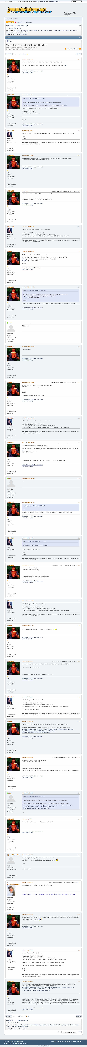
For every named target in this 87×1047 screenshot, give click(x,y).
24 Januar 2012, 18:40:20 (27, 793)
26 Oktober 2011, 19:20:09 (27, 191)
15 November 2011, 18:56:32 (28, 346)
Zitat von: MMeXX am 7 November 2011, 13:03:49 (35, 290)
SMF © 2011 (13, 1041)
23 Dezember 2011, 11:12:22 (28, 625)
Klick (66, 65)
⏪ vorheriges (69, 49)
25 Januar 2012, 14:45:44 (27, 854)
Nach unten (9, 54)
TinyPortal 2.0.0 (41, 1045)
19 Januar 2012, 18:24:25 (27, 697)
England (24, 259)
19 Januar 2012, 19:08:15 (27, 721)
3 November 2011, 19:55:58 (28, 226)
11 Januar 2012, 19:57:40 (27, 661)
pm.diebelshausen (70, 30)
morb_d (50, 30)
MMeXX (11, 59)
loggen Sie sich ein (41, 1)
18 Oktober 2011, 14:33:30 (27, 155)
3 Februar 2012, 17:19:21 (27, 950)
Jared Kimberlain (14, 855)
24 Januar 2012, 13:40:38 (27, 757)
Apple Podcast (25, 72)
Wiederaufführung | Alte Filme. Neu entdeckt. (32, 71)
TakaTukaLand (18, 32)
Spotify (31, 72)
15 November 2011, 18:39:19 (28, 322)
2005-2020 (47, 1045)
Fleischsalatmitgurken (60, 30)
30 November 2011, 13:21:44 (28, 502)
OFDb (10, 41)
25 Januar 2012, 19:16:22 (27, 914)
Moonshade (25, 30)
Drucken (78, 54)
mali (54, 30)
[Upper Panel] (80, 26)
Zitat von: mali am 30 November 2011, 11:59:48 (34, 505)
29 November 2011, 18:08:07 (28, 418)
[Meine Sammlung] (7, 873)
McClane (16, 30)
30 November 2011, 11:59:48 (28, 478)
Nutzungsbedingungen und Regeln (68, 1041)
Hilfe (58, 1041)
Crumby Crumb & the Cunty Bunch (37, 30)
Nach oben (8, 1016)
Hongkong (24, 260)
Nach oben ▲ (80, 1041)
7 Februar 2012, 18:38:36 (27, 981)
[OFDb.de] (7, 86)
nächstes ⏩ (77, 49)
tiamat (76, 30)
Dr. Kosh (20, 30)
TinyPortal (53, 1041)
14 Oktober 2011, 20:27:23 (27, 130)
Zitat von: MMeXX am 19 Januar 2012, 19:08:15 (34, 796)
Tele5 (13, 32)
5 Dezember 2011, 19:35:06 (27, 538)
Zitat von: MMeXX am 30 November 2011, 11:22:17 (35, 541)
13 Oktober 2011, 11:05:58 (27, 95)
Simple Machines (19, 1041)
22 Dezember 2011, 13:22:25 (28, 600)
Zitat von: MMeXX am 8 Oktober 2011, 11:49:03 (34, 98)
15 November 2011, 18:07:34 (28, 287)
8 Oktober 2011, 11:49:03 (27, 59)
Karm (46, 30)
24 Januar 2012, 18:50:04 (27, 819)
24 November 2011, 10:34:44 (28, 382)
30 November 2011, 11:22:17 (28, 442)
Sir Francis (8, 32)
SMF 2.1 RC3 (7, 1041)
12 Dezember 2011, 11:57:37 (28, 565)
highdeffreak (25, 32)
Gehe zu (59, 1032)
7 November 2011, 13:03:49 (28, 251)
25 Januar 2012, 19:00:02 (27, 882)
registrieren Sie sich (54, 1)
